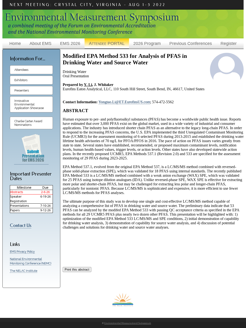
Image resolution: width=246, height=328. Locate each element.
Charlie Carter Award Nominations (28, 123)
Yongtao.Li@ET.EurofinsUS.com (124, 102)
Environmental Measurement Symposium (127, 323)
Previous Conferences (190, 43)
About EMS (40, 43)
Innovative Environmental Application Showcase (29, 104)
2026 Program (147, 43)
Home (15, 43)
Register (229, 43)
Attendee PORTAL (107, 43)
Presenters (21, 90)
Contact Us (20, 225)
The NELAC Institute (23, 271)
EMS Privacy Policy (22, 251)
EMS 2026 (70, 43)
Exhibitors (20, 80)
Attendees (21, 70)
